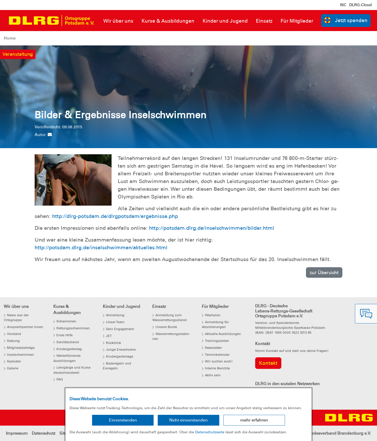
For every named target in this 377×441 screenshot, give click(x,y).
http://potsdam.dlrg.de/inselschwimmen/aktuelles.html (101, 247)
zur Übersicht (324, 272)
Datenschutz (43, 433)
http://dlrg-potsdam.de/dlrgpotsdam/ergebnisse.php (115, 216)
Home (10, 38)
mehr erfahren (254, 420)
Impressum (17, 433)
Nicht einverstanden (188, 420)
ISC (343, 5)
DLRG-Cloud (360, 5)
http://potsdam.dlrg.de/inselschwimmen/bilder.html (211, 228)
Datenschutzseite (209, 432)
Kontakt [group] (268, 363)
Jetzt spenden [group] (351, 20)
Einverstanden (123, 420)
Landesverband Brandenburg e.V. (338, 433)
